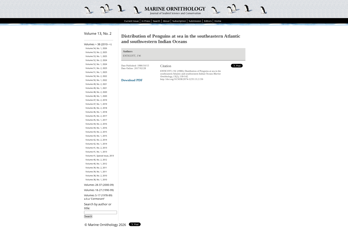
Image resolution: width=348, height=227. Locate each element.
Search (156, 21)
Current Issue (131, 21)
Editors (208, 21)
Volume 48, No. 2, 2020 (96, 92)
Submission (195, 21)
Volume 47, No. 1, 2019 (96, 104)
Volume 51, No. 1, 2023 (96, 72)
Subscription (179, 21)
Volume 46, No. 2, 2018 (96, 108)
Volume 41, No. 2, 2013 (96, 147)
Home (217, 21)
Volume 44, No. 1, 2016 (96, 127)
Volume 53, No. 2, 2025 (96, 52)
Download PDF (132, 80)
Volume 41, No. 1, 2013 (96, 151)
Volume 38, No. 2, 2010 (96, 175)
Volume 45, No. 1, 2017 (96, 119)
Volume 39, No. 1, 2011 (96, 171)
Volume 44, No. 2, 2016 (96, 123)
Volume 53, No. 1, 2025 (96, 56)
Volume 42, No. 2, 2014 (96, 139)
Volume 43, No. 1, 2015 (96, 135)
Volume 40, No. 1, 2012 (96, 163)
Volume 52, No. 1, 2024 (96, 64)
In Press (146, 21)
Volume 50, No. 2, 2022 (96, 76)
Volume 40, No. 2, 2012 (96, 159)
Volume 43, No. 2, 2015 (96, 131)
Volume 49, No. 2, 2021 (96, 84)
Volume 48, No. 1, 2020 (96, 96)
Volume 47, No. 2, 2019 (96, 100)
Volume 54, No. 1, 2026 (96, 48)
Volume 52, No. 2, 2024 (96, 60)
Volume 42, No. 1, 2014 (96, 143)
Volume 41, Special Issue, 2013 (100, 155)
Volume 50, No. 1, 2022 (96, 80)
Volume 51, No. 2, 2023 (96, 68)
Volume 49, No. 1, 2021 (96, 88)
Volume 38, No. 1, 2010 (96, 179)
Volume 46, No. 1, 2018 (96, 112)
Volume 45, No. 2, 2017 (96, 115)
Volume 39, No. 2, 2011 (96, 167)
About (166, 21)
